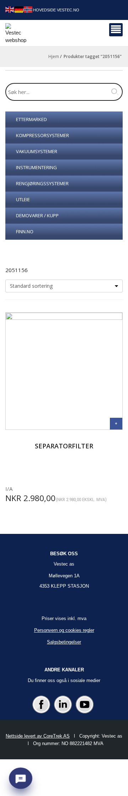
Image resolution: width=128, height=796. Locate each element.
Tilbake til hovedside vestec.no (44, 10)
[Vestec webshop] (15, 33)
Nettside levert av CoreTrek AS (38, 736)
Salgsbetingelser (64, 642)
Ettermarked (31, 119)
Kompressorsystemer (42, 135)
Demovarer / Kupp (37, 215)
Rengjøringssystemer (42, 183)
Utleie (23, 199)
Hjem (53, 56)
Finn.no (24, 231)
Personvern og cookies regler (64, 630)
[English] (10, 9)
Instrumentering (36, 167)
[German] (19, 9)
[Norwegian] (28, 9)
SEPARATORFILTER (64, 446)
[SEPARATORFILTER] (116, 424)
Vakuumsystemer (36, 151)
